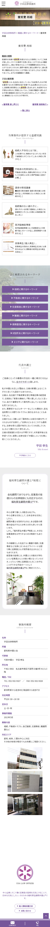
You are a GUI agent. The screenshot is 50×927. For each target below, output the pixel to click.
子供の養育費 (8, 78)
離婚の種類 (7, 56)
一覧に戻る (25, 110)
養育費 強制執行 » (40, 104)
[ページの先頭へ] (46, 916)
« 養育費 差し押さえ (10, 104)
